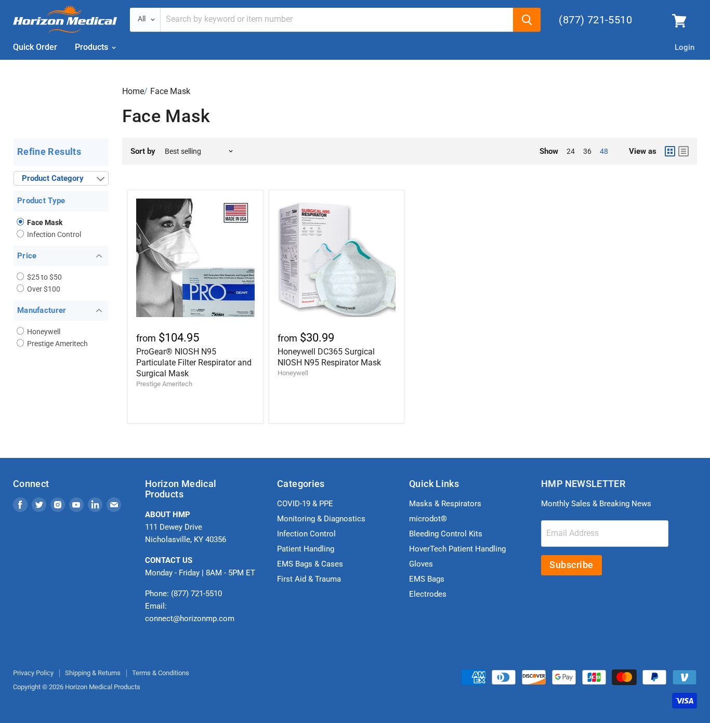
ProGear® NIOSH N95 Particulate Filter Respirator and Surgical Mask (194, 362)
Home (133, 91)
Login (684, 47)
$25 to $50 (43, 277)
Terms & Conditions (160, 673)
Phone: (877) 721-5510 (183, 593)
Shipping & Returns (93, 673)
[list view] (683, 151)
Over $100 (42, 289)
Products (92, 47)
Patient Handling (305, 549)
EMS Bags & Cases (310, 564)
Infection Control (53, 234)
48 (604, 151)
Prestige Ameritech (56, 343)
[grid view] (670, 151)
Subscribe (571, 564)
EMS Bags (426, 579)
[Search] (527, 20)
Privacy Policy (33, 673)
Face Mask (170, 91)
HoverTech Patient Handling (457, 549)
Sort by (142, 151)
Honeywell (42, 331)
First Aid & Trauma (309, 579)
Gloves (421, 564)
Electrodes (427, 594)
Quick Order (35, 47)
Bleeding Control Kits (445, 533)
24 (571, 151)
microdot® (428, 518)
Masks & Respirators (445, 503)
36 (587, 151)
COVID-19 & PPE (305, 503)
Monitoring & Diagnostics (321, 518)
